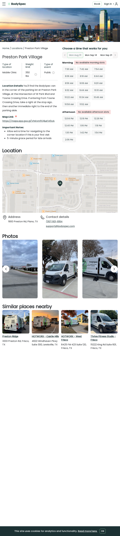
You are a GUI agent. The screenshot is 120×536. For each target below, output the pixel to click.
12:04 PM (69, 118)
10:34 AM (83, 97)
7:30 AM (69, 69)
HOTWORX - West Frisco (71, 338)
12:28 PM (98, 118)
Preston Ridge (10, 336)
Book (97, 4)
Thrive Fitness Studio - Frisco (103, 338)
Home (5, 48)
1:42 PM (84, 132)
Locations (17, 48)
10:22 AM (69, 97)
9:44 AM (83, 90)
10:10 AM (98, 90)
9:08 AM (84, 83)
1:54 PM (98, 132)
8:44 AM (98, 76)
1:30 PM (69, 132)
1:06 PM (83, 125)
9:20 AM (98, 83)
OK (102, 531)
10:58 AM (69, 104)
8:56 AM (69, 83)
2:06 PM (69, 139)
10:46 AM (98, 97)
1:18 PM (98, 125)
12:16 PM (84, 118)
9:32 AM (69, 90)
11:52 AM (84, 104)
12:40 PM (69, 125)
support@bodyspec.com (60, 226)
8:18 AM (84, 76)
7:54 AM (98, 69)
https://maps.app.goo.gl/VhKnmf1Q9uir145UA (28, 121)
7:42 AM (84, 69)
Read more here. (87, 531)
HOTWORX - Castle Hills (45, 336)
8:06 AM (69, 76)
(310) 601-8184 (54, 221)
